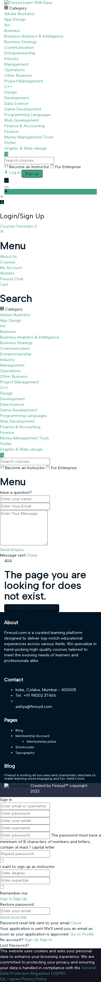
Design (10, 92)
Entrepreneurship (20, 53)
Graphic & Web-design (25, 148)
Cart (4, 284)
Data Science (16, 103)
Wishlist (7, 273)
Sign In (46, 939)
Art (7, 25)
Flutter (10, 142)
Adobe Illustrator (19, 13)
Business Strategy (20, 42)
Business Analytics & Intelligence (33, 36)
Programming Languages (27, 114)
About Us (8, 256)
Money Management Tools (28, 137)
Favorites (27, 226)
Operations (14, 70)
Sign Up (32, 939)
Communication (19, 47)
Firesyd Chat (11, 279)
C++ (8, 86)
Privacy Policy (34, 979)
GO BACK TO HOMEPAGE (32, 608)
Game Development (22, 109)
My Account (11, 267)
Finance (11, 131)
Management (16, 64)
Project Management (23, 81)
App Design (15, 19)
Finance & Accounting (24, 126)
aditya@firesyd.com (33, 706)
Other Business (18, 75)
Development (16, 98)
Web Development (21, 120)
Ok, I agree (10, 979)
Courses (8, 226)
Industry (11, 58)
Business (12, 30)
